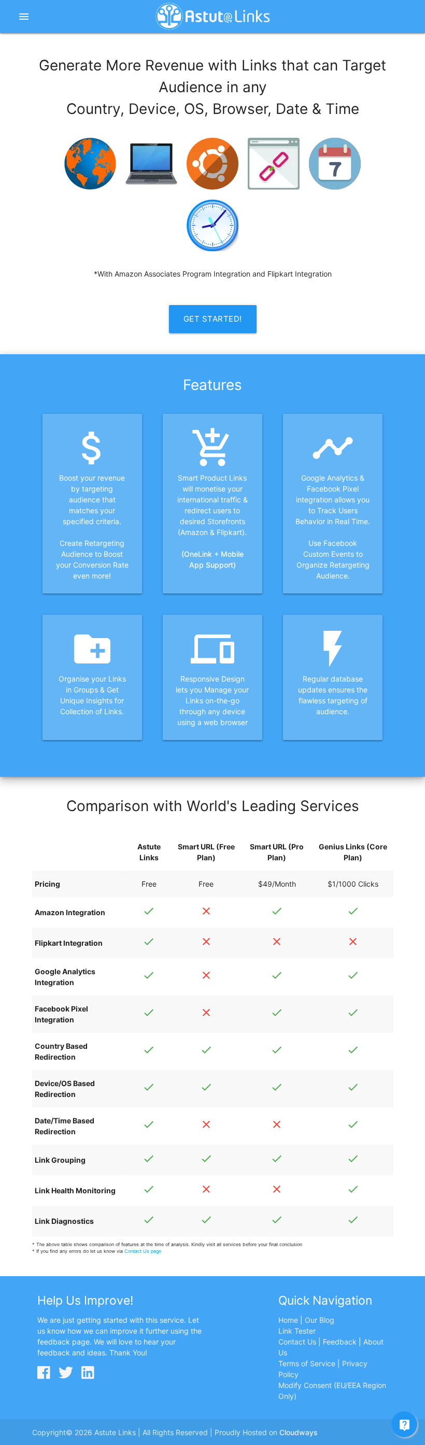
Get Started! (212, 319)
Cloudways (298, 1432)
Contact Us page (142, 1251)
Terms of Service (306, 1363)
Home (288, 1320)
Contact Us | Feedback (317, 1341)
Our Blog (319, 1320)
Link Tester (297, 1330)
